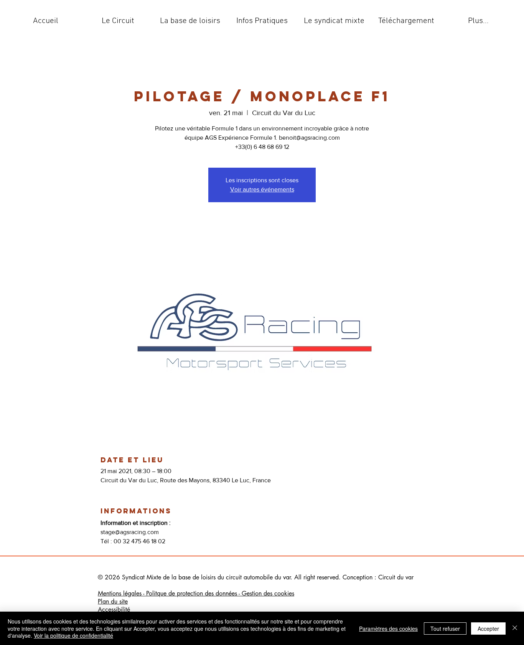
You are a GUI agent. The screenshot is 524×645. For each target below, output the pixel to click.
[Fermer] (514, 628)
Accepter (488, 628)
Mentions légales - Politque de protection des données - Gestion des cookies (196, 593)
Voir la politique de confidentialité (73, 635)
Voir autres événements (262, 189)
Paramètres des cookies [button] (388, 628)
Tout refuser (445, 628)
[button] (118, 21)
